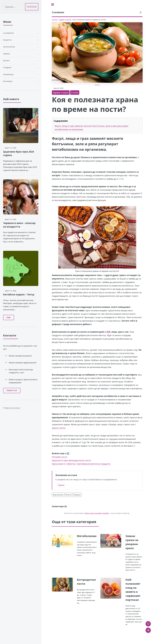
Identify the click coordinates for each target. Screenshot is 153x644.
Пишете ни (11, 390)
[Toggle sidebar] (52, 4)
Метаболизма (87, 536)
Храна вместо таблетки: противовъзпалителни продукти (81, 463)
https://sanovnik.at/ (12, 408)
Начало (55, 20)
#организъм (58, 495)
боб (108, 331)
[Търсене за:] (13, 7)
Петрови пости (59, 456)
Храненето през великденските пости (71, 460)
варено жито (59, 427)
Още (8, 317)
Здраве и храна (65, 20)
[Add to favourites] (148, 623)
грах (84, 138)
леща (70, 138)
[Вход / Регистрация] (140, 12)
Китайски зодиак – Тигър (18, 294)
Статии (74, 92)
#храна (77, 495)
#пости (69, 495)
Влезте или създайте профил (97, 513)
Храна (61, 485)
